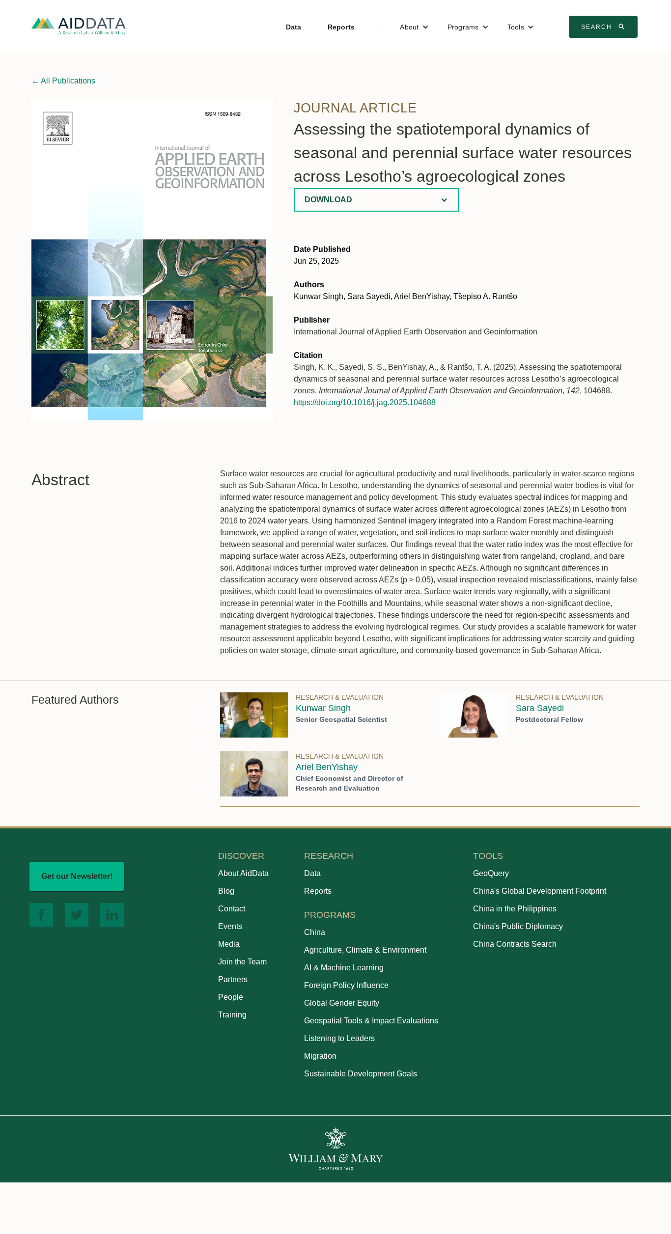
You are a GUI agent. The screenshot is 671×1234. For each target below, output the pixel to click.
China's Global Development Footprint (539, 891)
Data (294, 27)
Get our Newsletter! (76, 876)
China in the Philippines (515, 909)
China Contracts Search (515, 944)
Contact (231, 909)
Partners (233, 979)
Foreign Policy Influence (346, 985)
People (230, 997)
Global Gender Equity (341, 1003)
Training (232, 1015)
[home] (78, 26)
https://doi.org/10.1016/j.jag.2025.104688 (365, 402)
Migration (320, 1056)
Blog (226, 891)
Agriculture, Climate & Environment (365, 950)
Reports (341, 27)
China (314, 932)
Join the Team (242, 962)
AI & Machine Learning (344, 967)
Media (229, 944)
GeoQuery (491, 873)
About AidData (243, 873)
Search (604, 26)
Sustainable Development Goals (360, 1073)
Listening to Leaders (339, 1038)
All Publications (63, 81)
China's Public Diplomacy (518, 926)
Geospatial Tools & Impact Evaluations (371, 1020)
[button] (414, 27)
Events (230, 926)
